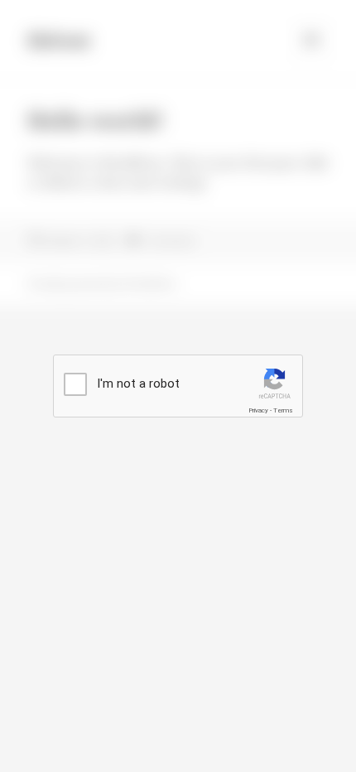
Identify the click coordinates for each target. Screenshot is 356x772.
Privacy (258, 410)
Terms (283, 410)
